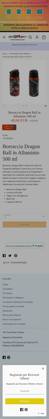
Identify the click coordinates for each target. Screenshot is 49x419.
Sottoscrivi (25, 401)
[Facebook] (21, 409)
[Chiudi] (43, 368)
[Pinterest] (26, 409)
